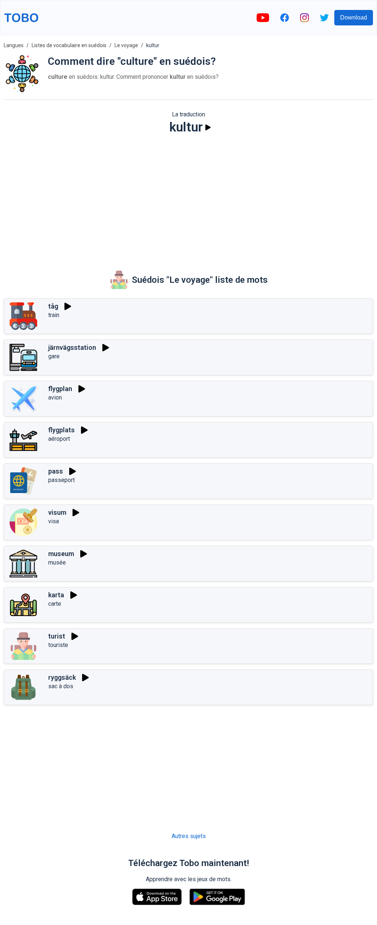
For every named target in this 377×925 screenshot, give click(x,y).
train (53, 315)
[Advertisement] (188, 197)
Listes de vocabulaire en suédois (69, 45)
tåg (53, 306)
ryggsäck (62, 677)
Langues (14, 45)
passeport (61, 479)
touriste (58, 644)
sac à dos (60, 686)
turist (56, 636)
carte (54, 603)
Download (353, 17)
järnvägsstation (72, 347)
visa (53, 521)
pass (55, 471)
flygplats (61, 430)
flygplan (60, 389)
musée (57, 562)
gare (54, 356)
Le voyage (126, 45)
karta (56, 595)
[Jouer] (208, 127)
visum (57, 512)
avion (55, 397)
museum (61, 554)
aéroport (59, 438)
